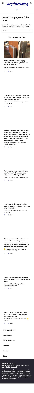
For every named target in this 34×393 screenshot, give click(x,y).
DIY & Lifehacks (9, 340)
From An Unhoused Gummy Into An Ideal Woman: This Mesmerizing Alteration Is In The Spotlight (16, 173)
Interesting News (9, 330)
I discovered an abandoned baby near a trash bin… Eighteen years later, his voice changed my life (17, 97)
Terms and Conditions (17, 365)
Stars (5, 356)
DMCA (8, 367)
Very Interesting (17, 4)
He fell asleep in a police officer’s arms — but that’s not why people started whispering (15, 314)
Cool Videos (7, 335)
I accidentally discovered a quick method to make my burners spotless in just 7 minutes (17, 206)
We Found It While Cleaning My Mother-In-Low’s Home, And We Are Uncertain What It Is (16, 63)
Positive (6, 346)
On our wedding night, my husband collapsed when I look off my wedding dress (17, 279)
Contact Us (14, 367)
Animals (6, 351)
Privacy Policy (6, 365)
